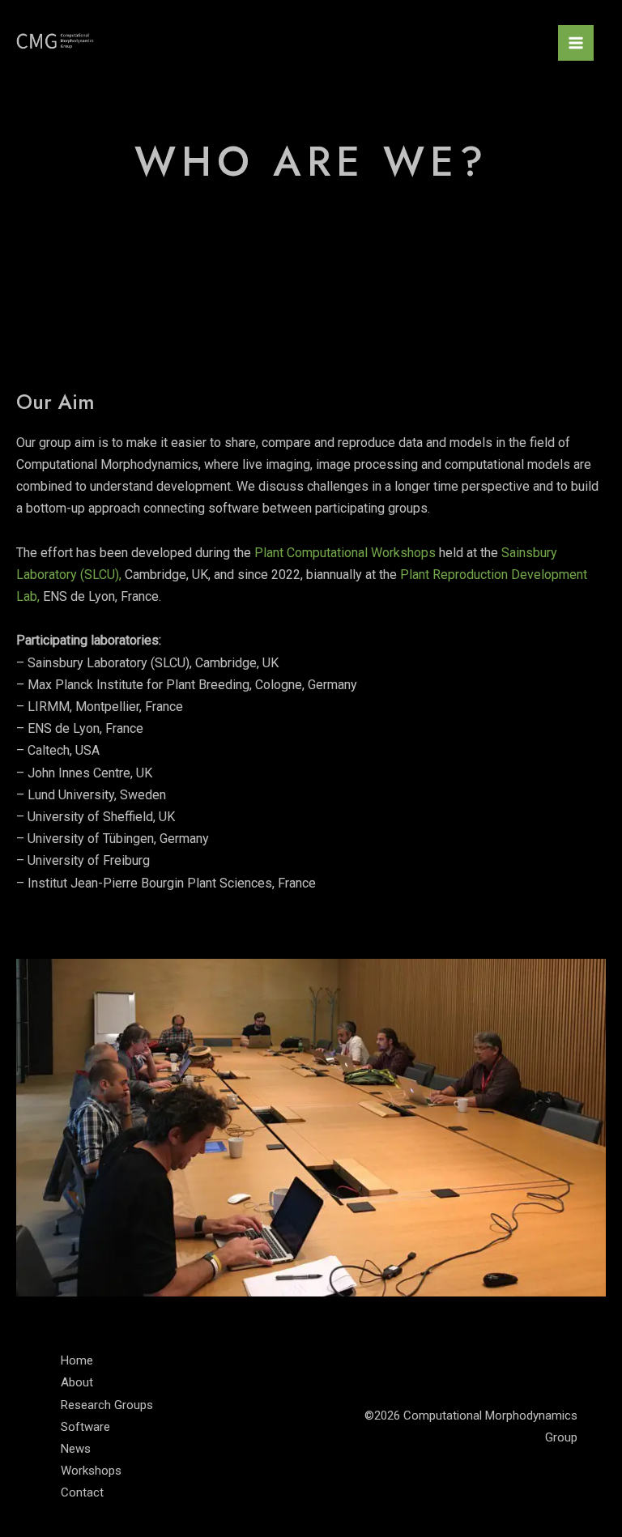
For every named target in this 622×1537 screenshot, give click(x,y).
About (77, 1382)
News (76, 1448)
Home (77, 1360)
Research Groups (107, 1405)
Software (85, 1427)
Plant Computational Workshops (345, 552)
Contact (82, 1492)
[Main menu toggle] (576, 43)
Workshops (91, 1470)
